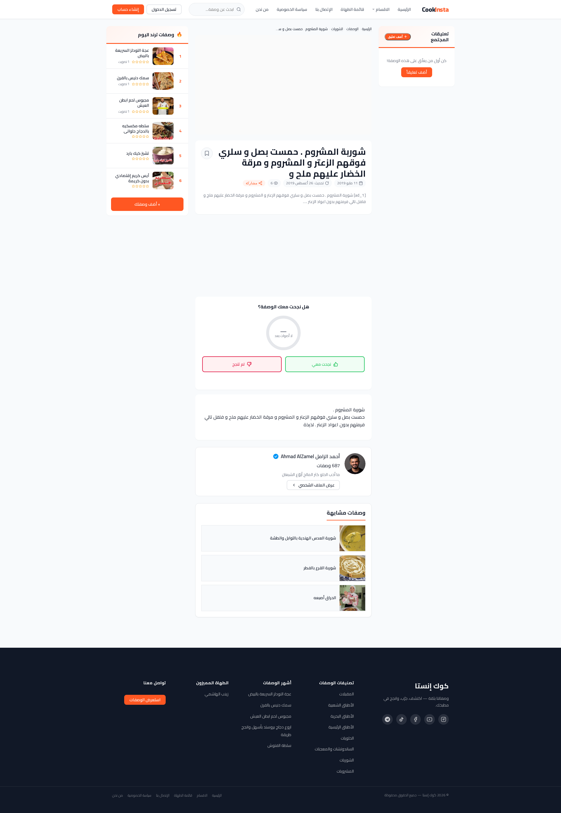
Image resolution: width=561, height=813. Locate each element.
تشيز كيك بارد (137, 153)
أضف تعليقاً (416, 72)
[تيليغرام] (387, 719)
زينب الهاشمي (216, 694)
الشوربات (337, 29)
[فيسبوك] (415, 719)
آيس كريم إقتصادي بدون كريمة (132, 178)
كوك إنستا (432, 686)
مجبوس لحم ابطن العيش (134, 102)
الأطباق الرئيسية (341, 727)
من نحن (262, 9)
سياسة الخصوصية (292, 9)
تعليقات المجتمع (440, 36)
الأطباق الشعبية (341, 705)
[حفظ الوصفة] (207, 153)
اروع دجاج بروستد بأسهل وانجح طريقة (266, 730)
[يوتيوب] (429, 719)
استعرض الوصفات (144, 700)
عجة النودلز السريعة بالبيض (132, 53)
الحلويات (347, 738)
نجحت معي (321, 364)
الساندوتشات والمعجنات (334, 749)
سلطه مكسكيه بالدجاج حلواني (135, 128)
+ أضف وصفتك (147, 204)
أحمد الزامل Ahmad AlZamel (310, 456)
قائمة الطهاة (352, 9)
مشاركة (251, 183)
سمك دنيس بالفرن (133, 77)
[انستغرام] (443, 719)
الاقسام (382, 9)
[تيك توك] (401, 719)
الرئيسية (404, 9)
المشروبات (345, 771)
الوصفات (353, 29)
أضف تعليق (395, 36)
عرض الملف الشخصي (316, 485)
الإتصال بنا (324, 9)
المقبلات (346, 694)
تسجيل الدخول (164, 9)
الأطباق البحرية (342, 716)
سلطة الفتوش (279, 745)
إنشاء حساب (128, 9)
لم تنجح (238, 364)
